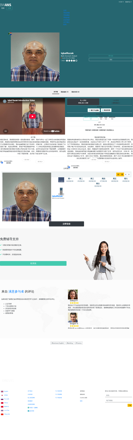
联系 (64, 24)
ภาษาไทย (6, 410)
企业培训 (66, 20)
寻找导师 (66, 13)
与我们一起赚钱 (32, 407)
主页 (64, 10)
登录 (2, 8)
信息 (111, 56)
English (6, 391)
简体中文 (6, 406)
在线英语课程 (31, 404)
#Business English (58, 343)
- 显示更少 (40, 161)
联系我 (33, 263)
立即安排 (66, 224)
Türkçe (6, 402)
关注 (111, 59)
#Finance (78, 343)
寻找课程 (66, 15)
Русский (6, 399)
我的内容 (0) (75, 92)
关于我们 (66, 22)
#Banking (69, 343)
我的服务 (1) (64, 92)
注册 (9, 8)
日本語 (6, 395)
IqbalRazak (57, 196)
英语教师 (30, 401)
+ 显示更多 (26, 159)
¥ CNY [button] (121, 2)
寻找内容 (66, 17)
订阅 (129, 405)
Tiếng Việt (7, 414)
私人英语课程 (31, 397)
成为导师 (31, 411)
